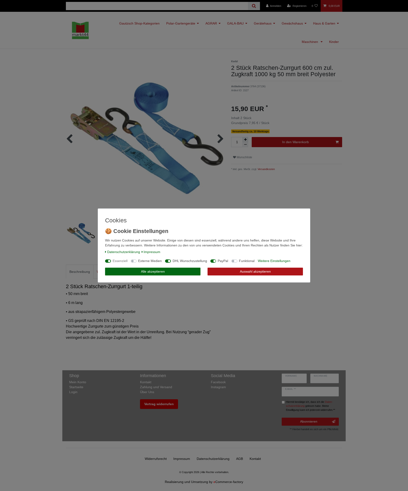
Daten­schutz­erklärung (123, 252)
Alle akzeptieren (153, 271)
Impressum (152, 252)
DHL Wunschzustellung (190, 261)
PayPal (223, 261)
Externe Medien (150, 261)
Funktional (247, 261)
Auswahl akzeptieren (255, 271)
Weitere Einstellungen (274, 261)
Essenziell (120, 261)
